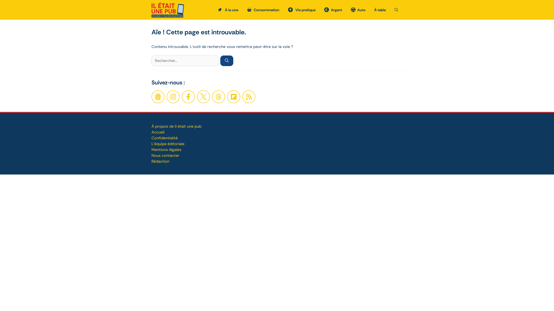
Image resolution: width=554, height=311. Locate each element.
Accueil (157, 132)
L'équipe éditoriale (167, 143)
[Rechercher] (226, 61)
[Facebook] (173, 96)
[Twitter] (203, 96)
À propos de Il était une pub (176, 126)
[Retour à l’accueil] (167, 9)
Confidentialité (164, 138)
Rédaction (160, 161)
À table (380, 10)
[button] (396, 9)
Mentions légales (166, 149)
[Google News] (157, 96)
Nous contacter (165, 155)
